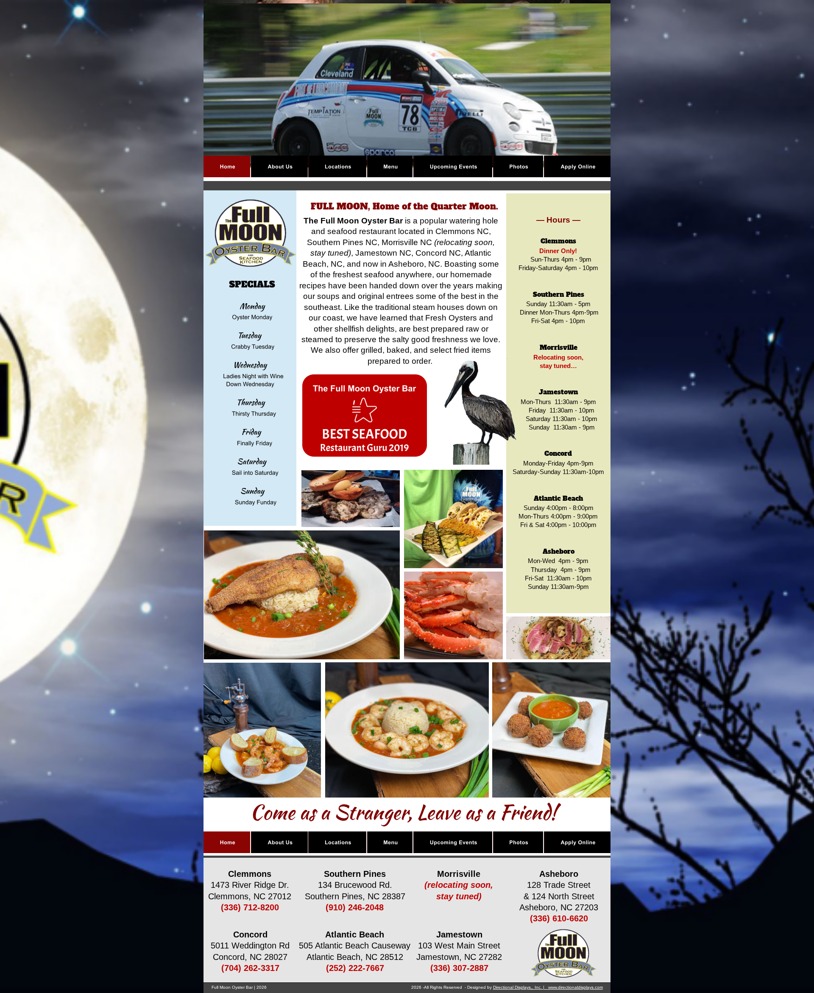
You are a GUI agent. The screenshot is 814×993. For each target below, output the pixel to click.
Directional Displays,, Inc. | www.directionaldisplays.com (548, 987)
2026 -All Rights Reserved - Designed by (452, 987)
